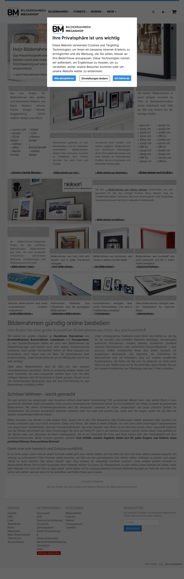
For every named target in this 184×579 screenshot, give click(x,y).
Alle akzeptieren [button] (64, 78)
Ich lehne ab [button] (122, 78)
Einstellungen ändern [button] (95, 78)
